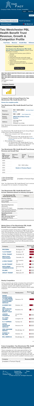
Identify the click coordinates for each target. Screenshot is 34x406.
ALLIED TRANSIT (7, 264)
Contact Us (17, 371)
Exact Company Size (26, 114)
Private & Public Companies (9, 20)
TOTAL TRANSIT (7, 254)
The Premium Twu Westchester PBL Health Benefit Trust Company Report (18, 49)
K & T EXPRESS (6, 321)
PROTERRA (5, 249)
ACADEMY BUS (6, 305)
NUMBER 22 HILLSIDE (5, 333)
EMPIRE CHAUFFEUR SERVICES (6, 325)
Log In (24, 11)
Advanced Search (6, 24)
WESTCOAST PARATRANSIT (6, 257)
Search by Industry (24, 20)
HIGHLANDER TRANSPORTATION (8, 267)
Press (28, 371)
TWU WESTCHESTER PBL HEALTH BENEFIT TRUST (7, 309)
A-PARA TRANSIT (7, 261)
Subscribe (30, 11)
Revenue (14, 42)
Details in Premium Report (23, 168)
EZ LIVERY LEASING (5, 318)
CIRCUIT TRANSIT (7, 272)
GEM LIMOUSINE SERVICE (7, 330)
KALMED (4, 270)
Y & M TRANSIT (6, 252)
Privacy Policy (7, 374)
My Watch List (29, 24)
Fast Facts (6, 42)
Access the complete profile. (9, 102)
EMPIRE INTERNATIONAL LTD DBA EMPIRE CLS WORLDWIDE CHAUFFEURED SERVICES (7, 299)
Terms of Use (18, 372)
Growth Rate (23, 42)
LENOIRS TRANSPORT (6, 314)
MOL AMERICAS (7, 337)
